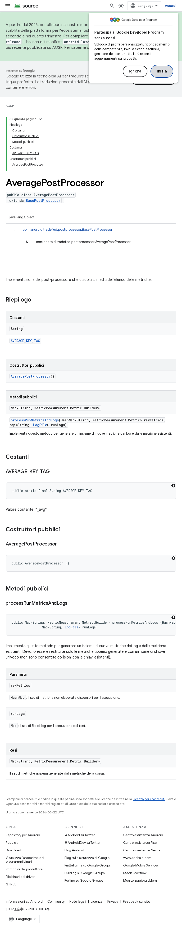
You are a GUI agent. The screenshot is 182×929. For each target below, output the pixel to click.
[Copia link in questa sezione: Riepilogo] (36, 300)
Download (13, 850)
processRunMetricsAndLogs (35, 420)
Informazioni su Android (24, 901)
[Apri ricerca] (112, 6)
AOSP (10, 106)
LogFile (40, 425)
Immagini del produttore (24, 869)
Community (56, 901)
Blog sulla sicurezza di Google (86, 858)
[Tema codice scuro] (173, 485)
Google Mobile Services (141, 865)
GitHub (11, 884)
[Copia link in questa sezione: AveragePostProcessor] (61, 544)
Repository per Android (23, 835)
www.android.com (137, 858)
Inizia (162, 71)
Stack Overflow (134, 873)
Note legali (77, 901)
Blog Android (74, 850)
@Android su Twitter (79, 835)
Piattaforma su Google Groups (87, 865)
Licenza (97, 901)
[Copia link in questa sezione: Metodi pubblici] (53, 589)
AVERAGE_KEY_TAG (25, 340)
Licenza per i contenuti (149, 799)
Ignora (135, 71)
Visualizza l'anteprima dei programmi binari (25, 860)
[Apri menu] (7, 5)
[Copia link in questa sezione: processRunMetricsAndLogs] (72, 603)
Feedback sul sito (136, 901)
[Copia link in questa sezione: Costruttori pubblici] (64, 530)
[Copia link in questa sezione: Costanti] (33, 457)
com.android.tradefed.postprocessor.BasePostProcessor (67, 229)
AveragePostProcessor (30, 376)
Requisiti (12, 842)
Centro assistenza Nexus (141, 850)
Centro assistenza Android (143, 835)
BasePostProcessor (43, 200)
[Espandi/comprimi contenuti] (40, 119)
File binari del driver (20, 877)
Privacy (112, 901)
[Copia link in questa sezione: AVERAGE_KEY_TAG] (54, 472)
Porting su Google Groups (83, 880)
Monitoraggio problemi (140, 880)
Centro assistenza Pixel (140, 842)
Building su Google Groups (84, 873)
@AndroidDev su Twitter (82, 842)
